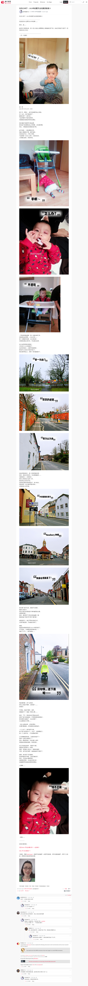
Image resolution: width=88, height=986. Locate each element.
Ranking (43, 955)
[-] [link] (70, 897)
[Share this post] (70, 890)
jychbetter (24, 897)
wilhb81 (31, 928)
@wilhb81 (43, 921)
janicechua (24, 912)
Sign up (65, 2)
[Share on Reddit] (67, 890)
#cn (30, 886)
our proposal (39, 964)
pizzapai (26, 11)
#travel (36, 886)
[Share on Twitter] (66, 890)
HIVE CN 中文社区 (36, 11)
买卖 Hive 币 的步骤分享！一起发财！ (29, 847)
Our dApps (49, 2)
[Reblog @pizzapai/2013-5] (63, 888)
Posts (30, 2)
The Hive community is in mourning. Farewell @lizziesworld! (42, 961)
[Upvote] (18, 890)
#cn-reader (22, 886)
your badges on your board (28, 955)
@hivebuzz (35, 958)
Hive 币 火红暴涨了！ (25, 851)
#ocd (33, 886)
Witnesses (42, 2)
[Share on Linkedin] (68, 890)
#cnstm (26, 886)
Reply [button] (29, 901)
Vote (33, 964)
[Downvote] (19, 890)
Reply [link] (66, 888)
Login (61, 2)
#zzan (48, 886)
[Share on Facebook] (64, 890)
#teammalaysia (42, 886)
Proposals (35, 2)
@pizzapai (30, 854)
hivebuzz (23, 943)
